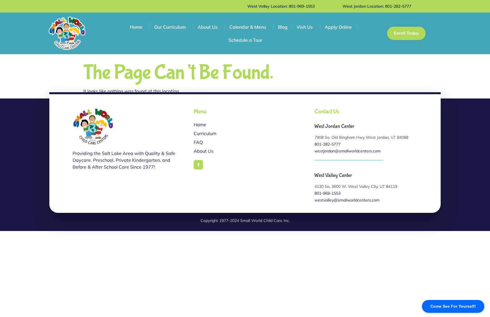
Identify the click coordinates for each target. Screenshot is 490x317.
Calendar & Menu (247, 27)
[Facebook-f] (198, 165)
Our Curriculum (170, 27)
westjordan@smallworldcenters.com (347, 151)
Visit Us (305, 27)
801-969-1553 (327, 193)
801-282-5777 (327, 144)
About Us (207, 27)
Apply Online (338, 27)
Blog (283, 27)
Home (136, 27)
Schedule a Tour (245, 40)
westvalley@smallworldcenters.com (346, 200)
